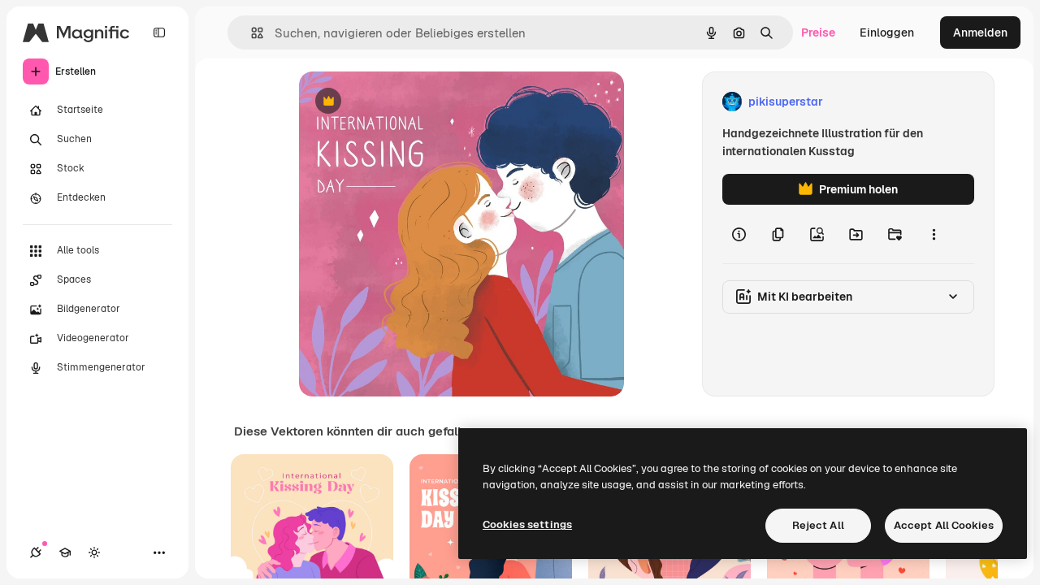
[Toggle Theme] (94, 553)
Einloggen (887, 32)
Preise (818, 32)
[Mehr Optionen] (933, 234)
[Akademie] (65, 553)
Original (403, 102)
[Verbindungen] (36, 553)
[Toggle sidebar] (159, 33)
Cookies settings (527, 524)
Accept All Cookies (944, 525)
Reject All (818, 525)
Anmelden (980, 32)
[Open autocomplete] (250, 33)
